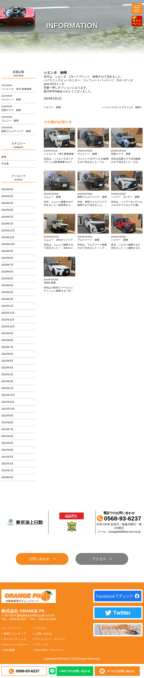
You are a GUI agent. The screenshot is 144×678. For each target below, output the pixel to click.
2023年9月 (7, 251)
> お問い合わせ (42, 633)
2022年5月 (7, 360)
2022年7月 (7, 347)
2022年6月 (7, 353)
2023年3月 (7, 292)
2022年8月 (7, 340)
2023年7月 (7, 264)
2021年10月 (8, 408)
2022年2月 (7, 381)
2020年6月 (7, 477)
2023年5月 (7, 278)
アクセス (99, 559)
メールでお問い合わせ (121, 671)
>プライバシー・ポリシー (49, 639)
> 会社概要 (8, 649)
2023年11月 (7, 237)
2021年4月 (7, 449)
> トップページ (11, 628)
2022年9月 (7, 333)
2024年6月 (7, 189)
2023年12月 (8, 230)
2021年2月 (7, 463)
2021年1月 (7, 470)
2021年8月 (7, 422)
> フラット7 (40, 644)
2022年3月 (7, 374)
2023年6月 (7, 271)
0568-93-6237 (27, 671)
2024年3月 (7, 209)
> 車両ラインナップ (13, 633)
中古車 (5, 163)
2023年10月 (8, 244)
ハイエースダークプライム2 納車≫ (122, 107)
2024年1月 (7, 223)
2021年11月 (7, 401)
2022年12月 (8, 312)
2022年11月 (7, 319)
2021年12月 (8, 395)
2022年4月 (7, 367)
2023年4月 (7, 285)
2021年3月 (7, 456)
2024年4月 (7, 203)
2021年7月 (7, 429)
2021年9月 (7, 415)
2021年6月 (7, 436)
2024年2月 (7, 216)
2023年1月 (7, 305)
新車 (3, 156)
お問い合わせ (39, 559)
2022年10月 (8, 326)
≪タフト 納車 (52, 107)
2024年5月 (7, 196)
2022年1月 (7, 388)
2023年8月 (7, 257)
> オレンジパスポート (15, 644)
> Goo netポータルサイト (49, 649)
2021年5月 (7, 443)
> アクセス (39, 628)
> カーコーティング (13, 639)
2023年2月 (7, 299)
